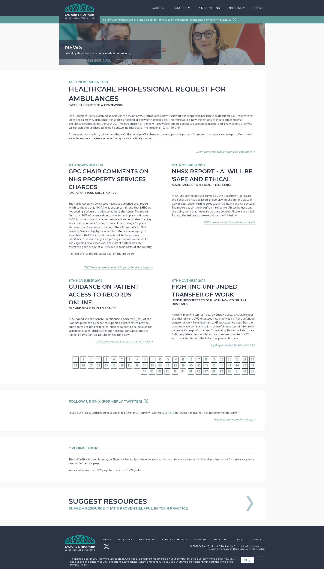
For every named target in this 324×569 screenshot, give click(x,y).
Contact (258, 7)
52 (167, 371)
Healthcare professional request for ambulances (224, 152)
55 (191, 371)
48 (252, 365)
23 (244, 359)
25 (75, 365)
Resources (179, 7)
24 (252, 359)
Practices (157, 7)
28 (98, 365)
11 (152, 359)
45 (229, 365)
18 (206, 359)
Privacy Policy (78, 564)
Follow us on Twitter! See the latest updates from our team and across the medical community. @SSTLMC (167, 19)
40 (191, 365)
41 (198, 365)
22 (237, 359)
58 (214, 371)
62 (244, 371)
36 (160, 365)
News (107, 539)
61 (237, 371)
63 (252, 371)
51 (159, 371)
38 (175, 365)
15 (183, 359)
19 (214, 359)
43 (214, 365)
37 (167, 365)
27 (91, 365)
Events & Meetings (208, 7)
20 (221, 359)
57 (206, 371)
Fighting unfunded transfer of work (232, 345)
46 (237, 365)
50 (152, 371)
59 (221, 371)
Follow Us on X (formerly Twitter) (106, 401)
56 (198, 371)
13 (168, 359)
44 (222, 365)
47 (245, 365)
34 (144, 365)
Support (200, 539)
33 (137, 365)
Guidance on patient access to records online (123, 342)
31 (122, 365)
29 (106, 365)
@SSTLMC (168, 413)
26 (83, 365)
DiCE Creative (240, 548)
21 (229, 359)
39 (183, 365)
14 (175, 359)
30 (114, 365)
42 (206, 365)
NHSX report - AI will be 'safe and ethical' (228, 222)
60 (229, 371)
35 (152, 365)
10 (144, 359)
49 (144, 371)
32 (129, 365)
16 (191, 359)
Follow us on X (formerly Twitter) (233, 420)
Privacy (258, 539)
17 (198, 359)
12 (160, 359)
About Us (235, 7)
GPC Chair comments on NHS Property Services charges (117, 267)
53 (174, 371)
